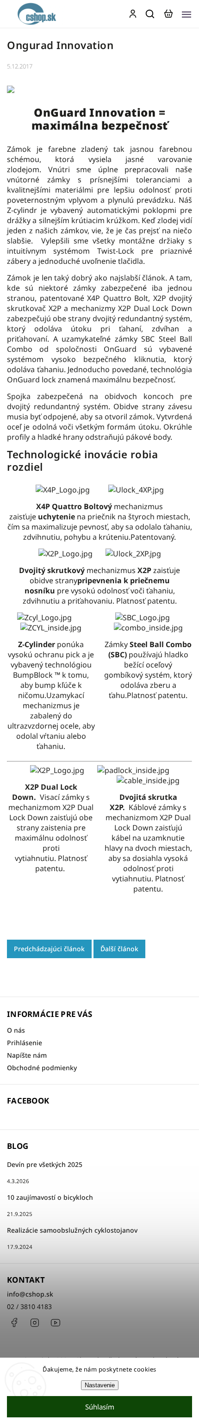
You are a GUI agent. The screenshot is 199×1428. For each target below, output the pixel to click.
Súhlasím (99, 1406)
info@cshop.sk (30, 1294)
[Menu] (186, 14)
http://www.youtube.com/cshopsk (55, 1322)
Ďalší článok (119, 948)
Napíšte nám (27, 1055)
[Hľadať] (150, 14)
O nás (16, 1030)
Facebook (14, 1322)
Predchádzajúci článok (49, 948)
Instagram (35, 1322)
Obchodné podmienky (42, 1067)
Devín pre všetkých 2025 (44, 1164)
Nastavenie (100, 1385)
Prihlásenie (24, 1042)
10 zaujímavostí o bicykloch (50, 1197)
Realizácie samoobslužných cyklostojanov (72, 1230)
